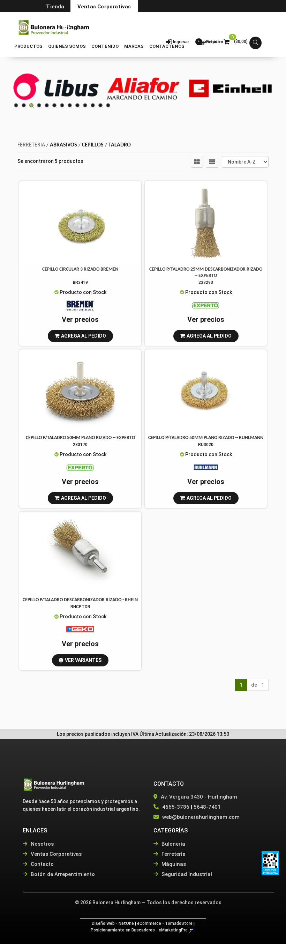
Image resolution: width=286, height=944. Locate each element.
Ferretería (173, 854)
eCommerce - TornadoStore (165, 923)
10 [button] (87, 107)
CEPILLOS (93, 145)
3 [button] (33, 107)
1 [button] (18, 107)
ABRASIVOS (63, 145)
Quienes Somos (67, 46)
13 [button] (110, 107)
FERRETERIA (31, 145)
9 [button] (79, 107)
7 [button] (64, 107)
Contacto (41, 864)
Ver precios (80, 319)
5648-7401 (207, 807)
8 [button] (71, 107)
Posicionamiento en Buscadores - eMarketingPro (139, 930)
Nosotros (41, 844)
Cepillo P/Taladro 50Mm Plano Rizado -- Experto (80, 437)
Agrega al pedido (83, 336)
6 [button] (56, 107)
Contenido (105, 46)
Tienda (55, 6)
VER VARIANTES (83, 660)
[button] (66, 25)
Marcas (134, 46)
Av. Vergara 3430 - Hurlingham (198, 797)
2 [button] (25, 107)
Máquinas (173, 864)
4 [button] (41, 107)
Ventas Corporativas (104, 6)
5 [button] (48, 107)
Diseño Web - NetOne (113, 923)
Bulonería (172, 844)
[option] (55, 88)
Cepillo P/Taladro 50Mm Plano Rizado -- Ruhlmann (205, 437)
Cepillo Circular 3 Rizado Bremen (80, 269)
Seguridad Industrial (186, 874)
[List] (212, 162)
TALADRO (119, 145)
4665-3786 (175, 807)
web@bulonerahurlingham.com (201, 817)
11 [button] (94, 107)
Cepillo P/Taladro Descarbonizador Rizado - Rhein (80, 600)
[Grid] (197, 162)
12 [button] (102, 107)
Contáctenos (167, 46)
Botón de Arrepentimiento (62, 874)
